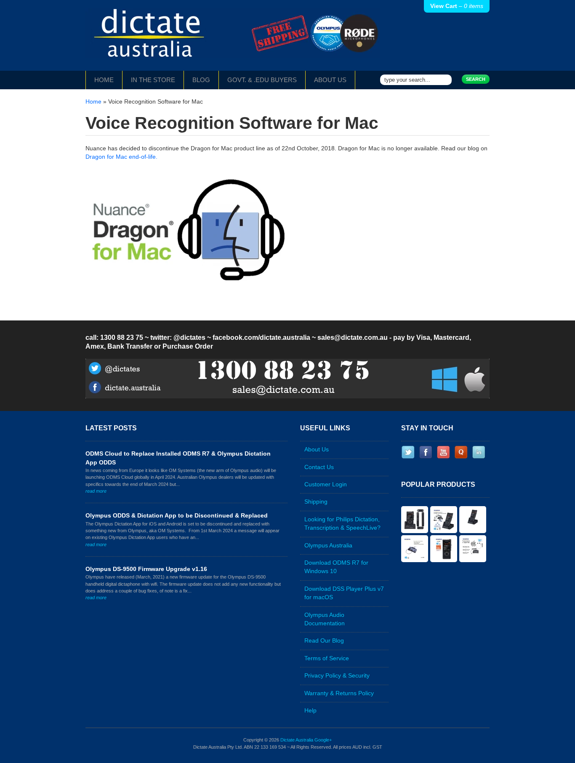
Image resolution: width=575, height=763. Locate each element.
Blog (201, 79)
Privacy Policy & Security (337, 675)
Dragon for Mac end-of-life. (121, 157)
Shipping (315, 502)
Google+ (323, 739)
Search (475, 79)
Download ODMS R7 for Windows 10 (336, 567)
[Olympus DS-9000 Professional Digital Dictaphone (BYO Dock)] (443, 548)
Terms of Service (326, 658)
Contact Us (319, 467)
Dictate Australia (296, 739)
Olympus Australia (328, 545)
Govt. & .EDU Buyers (262, 79)
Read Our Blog (324, 641)
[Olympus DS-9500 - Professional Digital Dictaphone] (472, 519)
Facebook (425, 452)
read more (95, 491)
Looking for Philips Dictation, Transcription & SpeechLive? (342, 523)
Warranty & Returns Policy (339, 693)
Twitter (408, 452)
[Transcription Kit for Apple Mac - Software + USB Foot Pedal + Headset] (472, 548)
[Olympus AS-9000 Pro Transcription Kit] (414, 548)
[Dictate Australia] (232, 39)
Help (310, 710)
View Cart (456, 6)
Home (104, 79)
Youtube (443, 452)
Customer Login (325, 484)
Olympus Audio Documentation (324, 619)
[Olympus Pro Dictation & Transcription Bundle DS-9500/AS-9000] (443, 519)
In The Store (153, 79)
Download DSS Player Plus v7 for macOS (344, 593)
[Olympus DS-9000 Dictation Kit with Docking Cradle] (414, 519)
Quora (461, 452)
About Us (330, 79)
